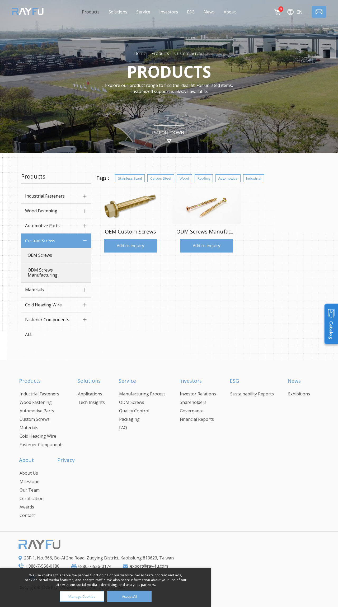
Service (143, 12)
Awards (27, 507)
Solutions (118, 12)
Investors (168, 12)
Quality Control (134, 411)
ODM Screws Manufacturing (43, 272)
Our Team (30, 490)
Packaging (129, 419)
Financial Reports (197, 419)
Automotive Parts (42, 225)
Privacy (66, 460)
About (230, 12)
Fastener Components (47, 320)
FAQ (123, 428)
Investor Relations (198, 394)
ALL (28, 334)
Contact (27, 515)
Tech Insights (91, 402)
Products (91, 12)
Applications (90, 394)
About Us (29, 473)
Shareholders (193, 402)
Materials (34, 290)
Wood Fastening (41, 211)
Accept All (129, 596)
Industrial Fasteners (45, 196)
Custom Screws (189, 53)
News (209, 12)
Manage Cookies (81, 596)
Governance (192, 411)
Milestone (29, 481)
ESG (191, 12)
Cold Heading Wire (43, 305)
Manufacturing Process (142, 394)
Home (140, 53)
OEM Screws (40, 255)
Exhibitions (299, 394)
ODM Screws (131, 402)
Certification (32, 498)
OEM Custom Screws (130, 231)
